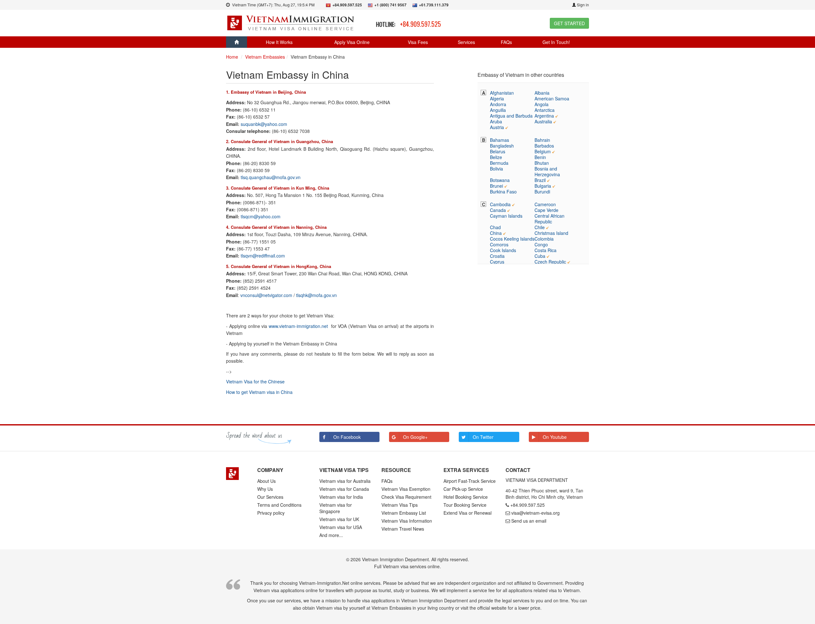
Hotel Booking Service (465, 497)
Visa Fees (418, 42)
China (496, 233)
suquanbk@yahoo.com (264, 124)
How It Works (279, 42)
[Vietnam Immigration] (237, 473)
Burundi (542, 191)
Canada (498, 210)
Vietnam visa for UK (339, 519)
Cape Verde (546, 210)
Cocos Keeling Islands (512, 239)
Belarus (497, 151)
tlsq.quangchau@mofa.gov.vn (271, 177)
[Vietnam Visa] (291, 22)
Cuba (540, 256)
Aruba (496, 121)
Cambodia (500, 204)
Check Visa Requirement (406, 497)
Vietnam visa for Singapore (335, 508)
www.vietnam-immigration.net (298, 326)
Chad (495, 227)
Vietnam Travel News (402, 529)
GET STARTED (569, 23)
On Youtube (555, 437)
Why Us (265, 489)
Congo (541, 244)
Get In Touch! (556, 42)
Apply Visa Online (352, 42)
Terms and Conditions (279, 505)
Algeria (497, 98)
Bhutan (542, 163)
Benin (540, 157)
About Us (266, 481)
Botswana (500, 180)
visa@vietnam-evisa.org (535, 513)
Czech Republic (550, 261)
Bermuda (499, 163)
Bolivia (496, 168)
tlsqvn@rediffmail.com (263, 255)
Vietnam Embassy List (403, 513)
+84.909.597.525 (420, 24)
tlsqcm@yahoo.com (260, 216)
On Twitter (483, 437)
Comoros (499, 244)
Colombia (544, 239)
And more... (331, 535)
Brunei (496, 186)
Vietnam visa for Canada (344, 489)
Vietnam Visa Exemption (405, 489)
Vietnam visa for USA (340, 527)
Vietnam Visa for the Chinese (255, 381)
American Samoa (552, 98)
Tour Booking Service (464, 505)
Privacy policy (271, 513)
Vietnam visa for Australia (345, 481)
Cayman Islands (506, 216)
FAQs (506, 42)
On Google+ (415, 437)
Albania (542, 93)
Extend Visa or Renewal (467, 513)
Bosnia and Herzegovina (547, 171)
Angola (542, 104)
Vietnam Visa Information (406, 521)
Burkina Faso (503, 191)
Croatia (497, 256)
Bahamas (499, 140)
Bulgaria (543, 186)
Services (466, 42)
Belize (496, 157)
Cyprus (497, 261)
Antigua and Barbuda (511, 115)
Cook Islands (503, 250)
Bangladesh (502, 145)
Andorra (498, 104)
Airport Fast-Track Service (469, 481)
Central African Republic (549, 219)
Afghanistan (502, 93)
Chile (540, 227)
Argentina (544, 115)
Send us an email (528, 521)
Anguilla (498, 110)
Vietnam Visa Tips (399, 505)
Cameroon (545, 204)
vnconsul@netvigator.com (266, 295)
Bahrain (542, 140)
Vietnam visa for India (341, 497)
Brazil (540, 180)
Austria (497, 127)
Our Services (270, 497)
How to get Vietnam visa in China (259, 392)
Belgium (543, 151)
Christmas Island (551, 233)
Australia (543, 121)
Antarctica (545, 110)
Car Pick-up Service (463, 489)
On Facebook (347, 437)
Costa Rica (545, 250)
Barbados (544, 145)
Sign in (582, 4)
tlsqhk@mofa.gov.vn (316, 295)
